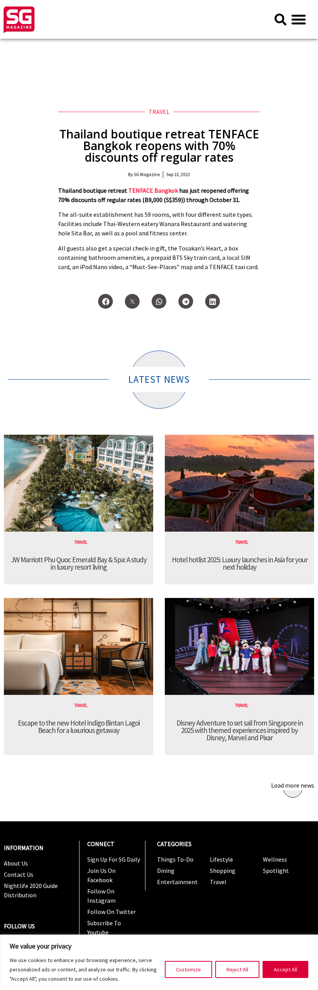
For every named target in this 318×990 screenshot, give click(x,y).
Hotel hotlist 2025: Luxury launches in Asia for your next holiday (240, 563)
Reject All (237, 969)
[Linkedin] (212, 301)
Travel (159, 112)
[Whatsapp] (159, 301)
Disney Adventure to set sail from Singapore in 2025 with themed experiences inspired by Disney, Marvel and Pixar (239, 730)
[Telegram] (185, 301)
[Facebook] (105, 301)
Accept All (285, 969)
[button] (298, 19)
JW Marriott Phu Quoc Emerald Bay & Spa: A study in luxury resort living (79, 563)
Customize (188, 969)
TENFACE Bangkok (153, 190)
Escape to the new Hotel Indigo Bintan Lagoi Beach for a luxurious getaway (79, 726)
